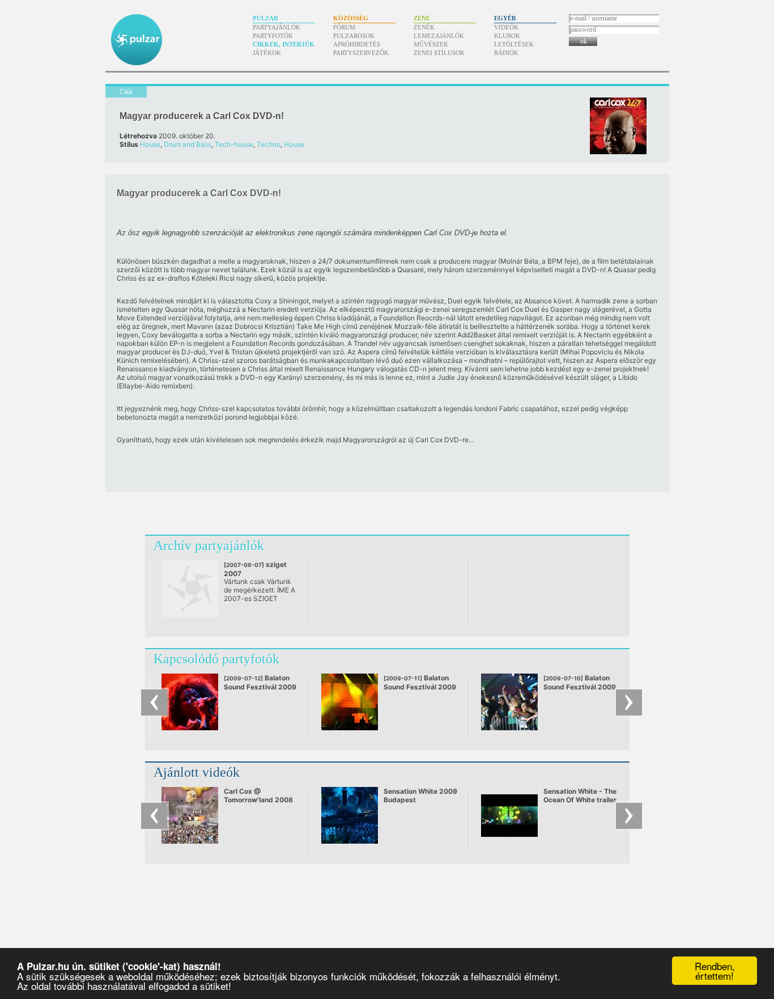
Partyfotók (273, 35)
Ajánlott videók (197, 772)
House (150, 144)
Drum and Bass (187, 144)
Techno (268, 144)
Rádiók (506, 52)
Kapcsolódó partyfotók (216, 658)
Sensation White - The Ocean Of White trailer (579, 795)
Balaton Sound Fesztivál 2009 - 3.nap (420, 687)
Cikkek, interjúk (283, 44)
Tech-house (234, 144)
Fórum (344, 27)
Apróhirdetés (356, 44)
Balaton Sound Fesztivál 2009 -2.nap (579, 687)
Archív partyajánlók (209, 545)
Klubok (507, 35)
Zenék (424, 27)
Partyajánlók (276, 27)
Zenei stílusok (439, 52)
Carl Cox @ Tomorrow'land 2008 (258, 795)
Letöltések (514, 44)
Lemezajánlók (439, 35)
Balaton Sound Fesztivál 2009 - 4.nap (260, 687)
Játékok (267, 52)
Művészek (431, 44)
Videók (506, 27)
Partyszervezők (361, 52)
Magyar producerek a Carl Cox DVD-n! (202, 116)
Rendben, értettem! (715, 971)
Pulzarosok (354, 35)
